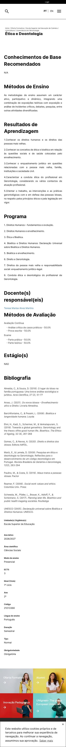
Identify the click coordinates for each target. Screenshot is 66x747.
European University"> (47, 699)
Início (7, 28)
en (51, 11)
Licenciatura (10, 30)
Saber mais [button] (46, 740)
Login (47, 2)
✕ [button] (63, 724)
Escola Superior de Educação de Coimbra (42, 28)
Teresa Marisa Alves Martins (18, 308)
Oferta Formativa (17, 28)
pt (45, 11)
